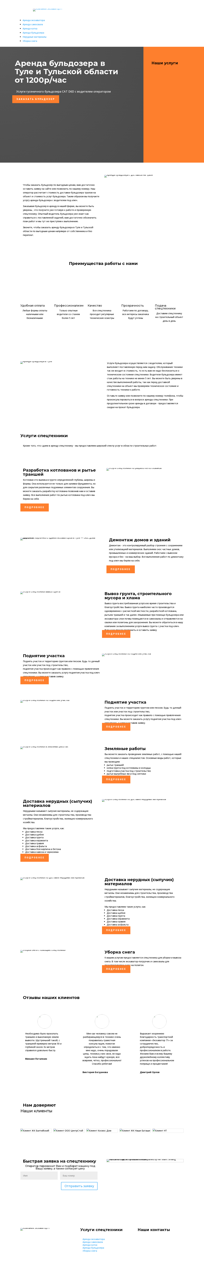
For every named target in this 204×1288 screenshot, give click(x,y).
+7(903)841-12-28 (156, 15)
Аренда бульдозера (33, 32)
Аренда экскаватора (34, 20)
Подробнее (35, 507)
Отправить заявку (79, 1186)
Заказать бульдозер (35, 99)
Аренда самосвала (33, 24)
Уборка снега (30, 40)
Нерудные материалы (34, 36)
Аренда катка (30, 28)
